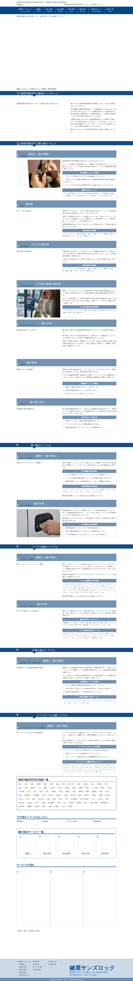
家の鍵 (37, 961)
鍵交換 (72, 972)
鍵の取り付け (25, 975)
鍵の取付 (82, 10)
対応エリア (54, 961)
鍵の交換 (49, 10)
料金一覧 (110, 10)
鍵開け (38, 10)
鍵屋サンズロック (25, 10)
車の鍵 (37, 964)
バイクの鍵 (38, 967)
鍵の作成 (71, 10)
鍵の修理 (60, 10)
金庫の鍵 (38, 969)
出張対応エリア (96, 10)
